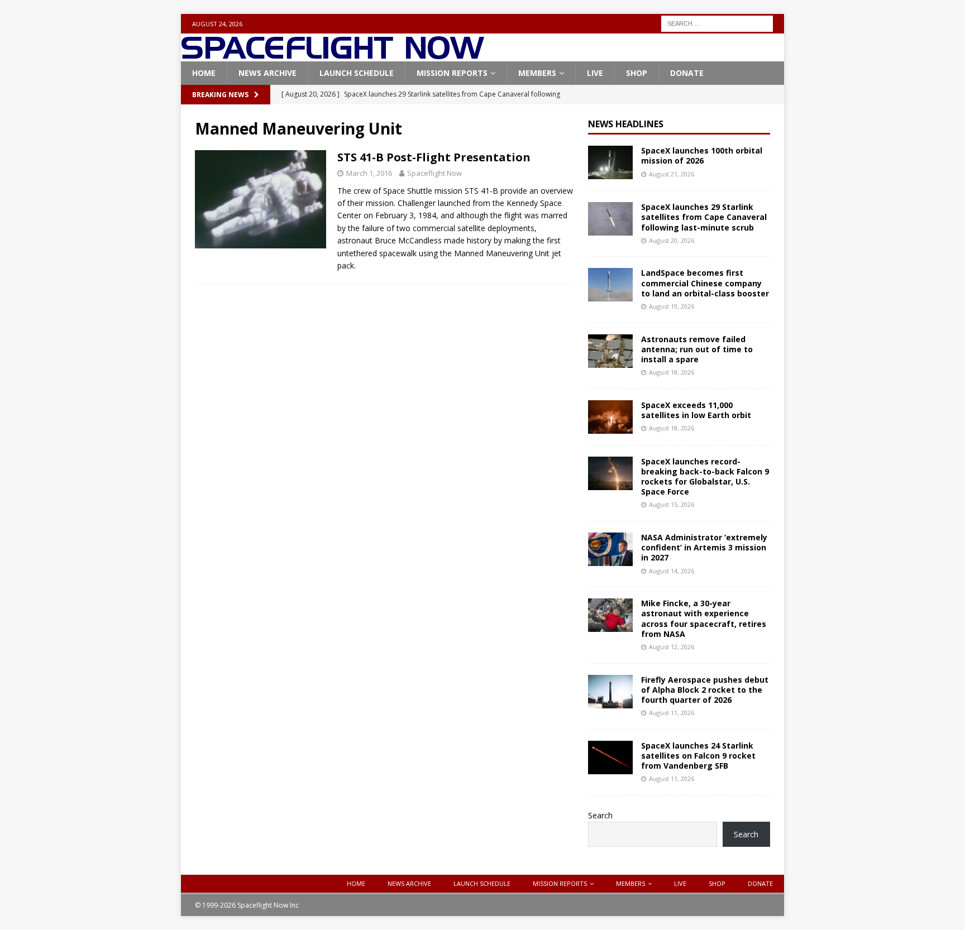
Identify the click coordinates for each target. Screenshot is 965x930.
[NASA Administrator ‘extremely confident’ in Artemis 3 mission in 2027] (610, 549)
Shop (636, 73)
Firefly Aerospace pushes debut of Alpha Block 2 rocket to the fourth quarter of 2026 (704, 689)
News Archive (267, 73)
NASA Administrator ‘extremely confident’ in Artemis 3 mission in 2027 (704, 547)
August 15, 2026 (671, 504)
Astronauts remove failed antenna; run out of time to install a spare (697, 349)
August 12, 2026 (671, 647)
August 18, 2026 (671, 372)
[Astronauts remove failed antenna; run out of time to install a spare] (610, 351)
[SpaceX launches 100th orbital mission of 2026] (610, 162)
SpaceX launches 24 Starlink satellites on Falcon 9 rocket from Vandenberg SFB (698, 755)
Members (537, 73)
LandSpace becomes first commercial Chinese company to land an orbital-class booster (705, 282)
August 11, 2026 (671, 712)
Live (595, 73)
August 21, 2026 (671, 174)
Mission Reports (452, 73)
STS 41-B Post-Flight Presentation (434, 157)
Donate (687, 73)
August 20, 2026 (671, 240)
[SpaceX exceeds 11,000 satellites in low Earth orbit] (610, 417)
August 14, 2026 (671, 571)
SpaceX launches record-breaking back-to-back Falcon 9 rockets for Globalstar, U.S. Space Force (705, 476)
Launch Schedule (356, 73)
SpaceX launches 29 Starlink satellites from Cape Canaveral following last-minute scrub (704, 217)
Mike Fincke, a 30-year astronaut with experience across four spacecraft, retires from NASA (703, 618)
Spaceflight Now (434, 173)
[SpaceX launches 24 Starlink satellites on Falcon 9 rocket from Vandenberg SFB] (610, 757)
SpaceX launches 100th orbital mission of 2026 (701, 155)
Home (204, 73)
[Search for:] (717, 22)
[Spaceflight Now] (332, 55)
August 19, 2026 (671, 306)
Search (600, 815)
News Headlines (625, 124)
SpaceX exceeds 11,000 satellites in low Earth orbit (696, 410)
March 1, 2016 (369, 173)
